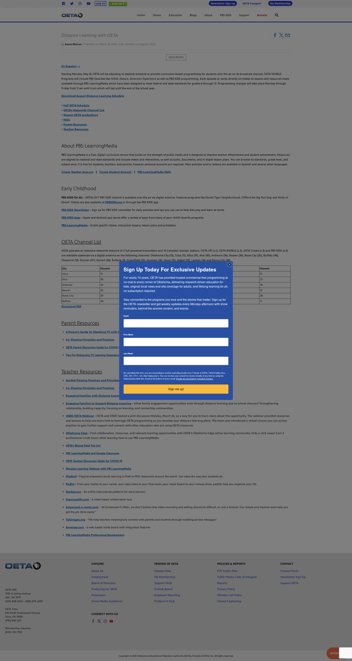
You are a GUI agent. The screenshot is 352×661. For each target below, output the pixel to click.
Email (126, 316)
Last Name (128, 353)
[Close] (229, 264)
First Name (128, 335)
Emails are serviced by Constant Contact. (194, 378)
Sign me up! (176, 389)
